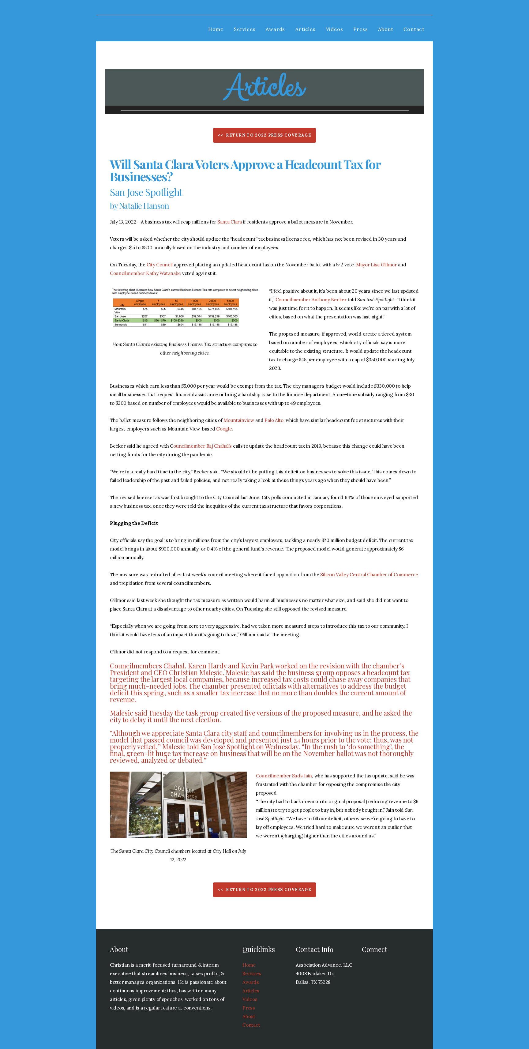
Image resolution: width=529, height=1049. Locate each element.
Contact (414, 29)
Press (360, 29)
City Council (160, 265)
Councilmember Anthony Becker (311, 300)
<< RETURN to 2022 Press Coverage (264, 135)
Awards (275, 29)
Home (215, 29)
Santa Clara (229, 222)
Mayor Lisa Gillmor (376, 265)
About (385, 29)
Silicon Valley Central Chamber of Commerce (369, 574)
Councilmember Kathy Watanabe (145, 273)
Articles (305, 29)
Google (224, 429)
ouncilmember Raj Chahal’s (202, 446)
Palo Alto (273, 420)
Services (244, 29)
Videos (334, 29)
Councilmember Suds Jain (284, 776)
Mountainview (238, 420)
